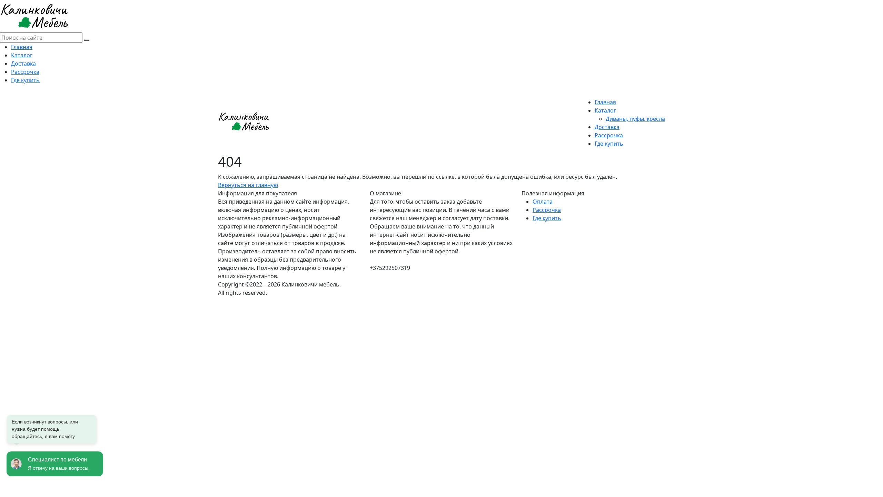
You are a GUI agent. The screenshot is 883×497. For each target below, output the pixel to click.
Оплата (543, 201)
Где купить (25, 80)
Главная (21, 47)
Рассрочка (25, 72)
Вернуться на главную (248, 185)
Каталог (21, 55)
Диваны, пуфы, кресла (635, 119)
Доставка (23, 63)
